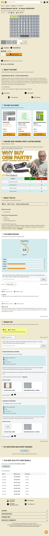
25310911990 (17, 491)
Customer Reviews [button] (11, 234)
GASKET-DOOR (6, 122)
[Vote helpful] (12, 394)
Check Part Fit (6, 466)
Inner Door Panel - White (9, 390)
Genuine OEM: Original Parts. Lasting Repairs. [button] (22, 141)
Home (2, 5)
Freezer (7, 5)
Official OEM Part (16, 47)
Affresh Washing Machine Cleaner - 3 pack (24, 123)
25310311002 (17, 488)
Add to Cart (15, 54)
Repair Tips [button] (8, 322)
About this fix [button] (9, 198)
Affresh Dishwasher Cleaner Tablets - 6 (39, 123)
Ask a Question (24, 450)
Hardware (13, 5)
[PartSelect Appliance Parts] (2, 2)
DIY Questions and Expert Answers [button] (18, 447)
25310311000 (17, 482)
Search (43, 279)
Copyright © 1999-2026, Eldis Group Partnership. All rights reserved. (24, 526)
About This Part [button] (10, 69)
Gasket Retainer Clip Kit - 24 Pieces (32, 390)
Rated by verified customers (22, 204)
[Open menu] (5, 2)
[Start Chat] (46, 532)
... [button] (20, 228)
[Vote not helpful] (15, 394)
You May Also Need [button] (11, 105)
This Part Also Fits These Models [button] (17, 460)
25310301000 (17, 476)
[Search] (41, 2)
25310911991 (17, 494)
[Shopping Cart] (47, 2)
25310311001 (17, 485)
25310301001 (17, 479)
